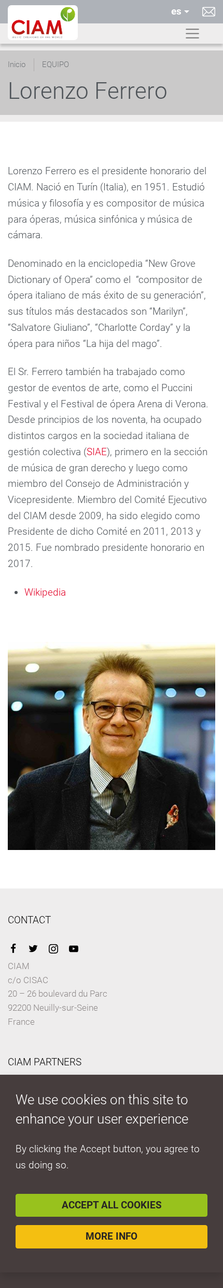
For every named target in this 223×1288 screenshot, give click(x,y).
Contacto (208, 11)
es (176, 11)
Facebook (13, 949)
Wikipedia (45, 592)
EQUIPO (55, 64)
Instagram (53, 949)
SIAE (97, 452)
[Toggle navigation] (192, 33)
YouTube (73, 949)
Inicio (16, 64)
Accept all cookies (112, 1205)
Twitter (33, 949)
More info (111, 1236)
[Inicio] (43, 22)
